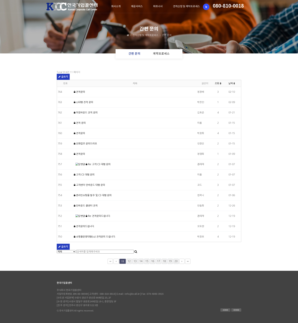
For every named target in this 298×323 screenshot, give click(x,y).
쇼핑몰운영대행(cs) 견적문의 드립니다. (95, 236)
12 (129, 261)
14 (140, 261)
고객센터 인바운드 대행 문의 (90, 185)
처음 (110, 261)
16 (152, 261)
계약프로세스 (161, 53)
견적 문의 (80, 123)
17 (158, 261)
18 (164, 261)
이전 (116, 261)
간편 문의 (134, 53)
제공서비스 (137, 6)
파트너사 (158, 6)
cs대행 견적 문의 (84, 102)
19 (170, 261)
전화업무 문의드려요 (86, 143)
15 (146, 261)
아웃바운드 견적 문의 (86, 112)
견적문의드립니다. (85, 226)
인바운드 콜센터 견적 (86, 205)
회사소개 (116, 6)
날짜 (231, 83)
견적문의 (80, 92)
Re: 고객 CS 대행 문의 (99, 164)
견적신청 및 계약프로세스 (186, 6)
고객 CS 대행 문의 (85, 174)
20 (176, 261)
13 (135, 261)
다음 (182, 261)
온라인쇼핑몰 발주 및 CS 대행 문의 (93, 195)
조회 (217, 83)
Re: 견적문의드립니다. (99, 216)
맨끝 (187, 261)
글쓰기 (64, 76)
